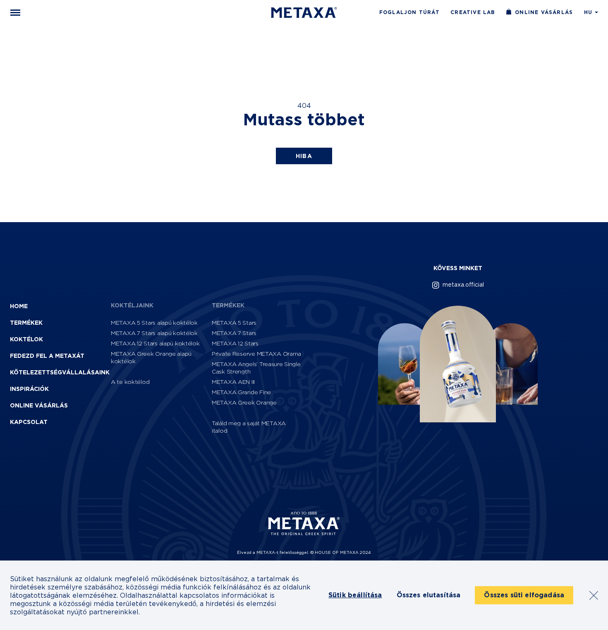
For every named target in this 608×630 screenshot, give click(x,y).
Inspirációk (29, 389)
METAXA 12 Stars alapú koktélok (155, 343)
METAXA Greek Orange (244, 402)
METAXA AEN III (233, 381)
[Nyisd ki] (15, 12)
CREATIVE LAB (472, 12)
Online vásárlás (544, 12)
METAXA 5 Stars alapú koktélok (154, 322)
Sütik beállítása (355, 595)
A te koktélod (130, 381)
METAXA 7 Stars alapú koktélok (154, 332)
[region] (304, 595)
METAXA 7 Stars (234, 332)
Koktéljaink (132, 305)
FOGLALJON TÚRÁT (409, 12)
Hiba (304, 156)
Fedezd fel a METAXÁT (47, 355)
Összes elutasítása (429, 595)
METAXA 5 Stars (234, 322)
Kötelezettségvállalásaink (60, 372)
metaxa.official (463, 284)
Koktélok (26, 339)
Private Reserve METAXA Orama (256, 353)
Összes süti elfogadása (524, 595)
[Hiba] (304, 12)
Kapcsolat (29, 422)
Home (19, 306)
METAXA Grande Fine (241, 391)
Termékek (26, 322)
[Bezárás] (593, 595)
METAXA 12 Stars (235, 343)
